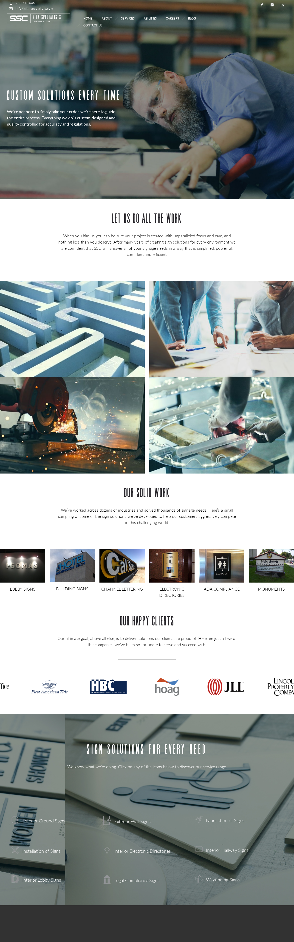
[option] (45, 687)
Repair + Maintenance (222, 442)
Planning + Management (222, 346)
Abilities (150, 18)
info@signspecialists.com (34, 8)
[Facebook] (262, 5)
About (107, 18)
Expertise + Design (72, 346)
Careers (172, 18)
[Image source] (22, 566)
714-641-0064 (26, 2)
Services (128, 18)
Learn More (72, 361)
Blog (192, 18)
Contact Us (92, 25)
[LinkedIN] (282, 5)
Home (88, 18)
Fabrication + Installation (72, 442)
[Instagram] (272, 5)
